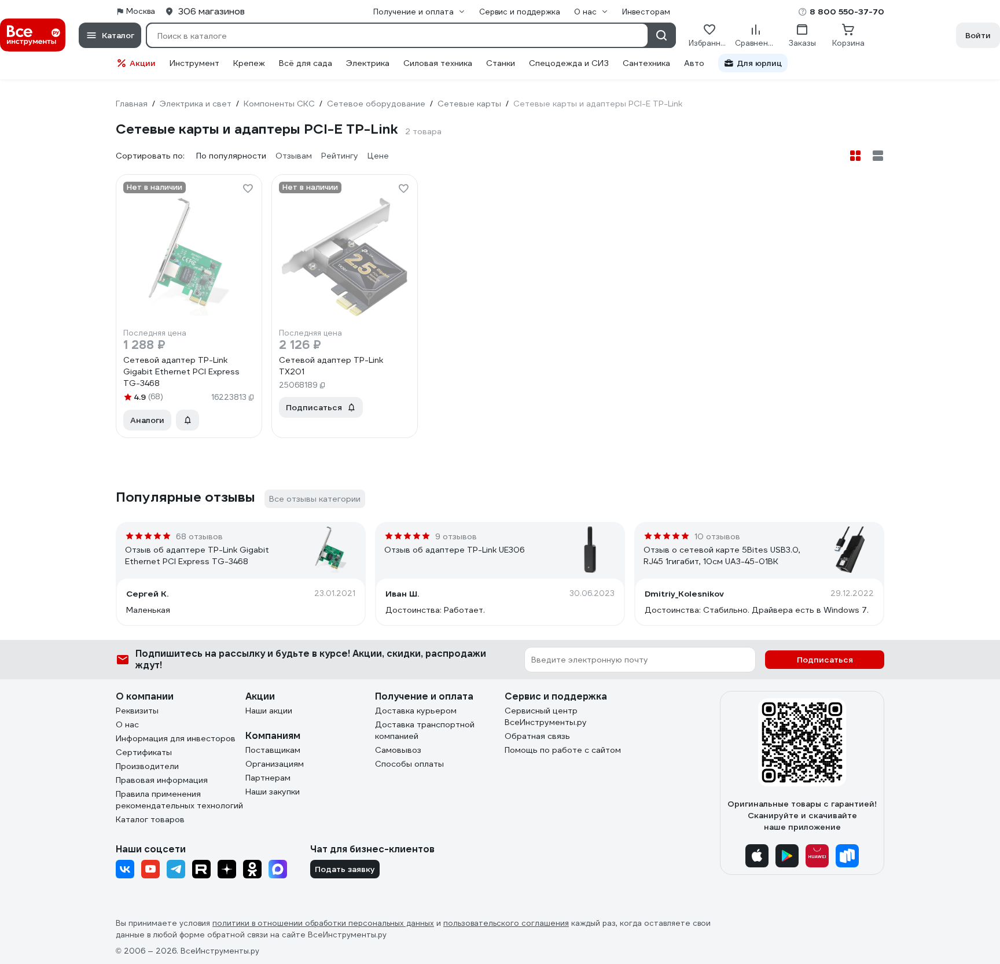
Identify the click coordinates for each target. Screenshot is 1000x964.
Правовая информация (162, 780)
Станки (500, 63)
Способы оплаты (409, 764)
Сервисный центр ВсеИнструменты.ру (546, 716)
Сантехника (646, 63)
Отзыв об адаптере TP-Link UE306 (454, 549)
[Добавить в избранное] (247, 188)
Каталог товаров (150, 819)
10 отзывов (717, 536)
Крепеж (249, 63)
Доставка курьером (416, 710)
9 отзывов (456, 536)
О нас (127, 724)
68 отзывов (199, 536)
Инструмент (194, 63)
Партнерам (268, 777)
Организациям (274, 764)
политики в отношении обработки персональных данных (323, 923)
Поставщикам (272, 750)
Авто (694, 63)
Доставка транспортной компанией (425, 730)
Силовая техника (437, 63)
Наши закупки (272, 791)
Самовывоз (398, 750)
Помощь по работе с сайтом (563, 750)
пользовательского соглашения (506, 923)
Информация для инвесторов (176, 738)
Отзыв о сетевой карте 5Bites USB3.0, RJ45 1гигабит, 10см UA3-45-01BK (722, 555)
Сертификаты (144, 752)
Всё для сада (305, 63)
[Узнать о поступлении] (187, 420)
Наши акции (268, 710)
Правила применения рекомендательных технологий (179, 800)
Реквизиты (137, 710)
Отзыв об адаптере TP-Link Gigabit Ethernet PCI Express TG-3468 (197, 555)
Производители (147, 766)
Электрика (367, 63)
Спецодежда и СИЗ (569, 63)
